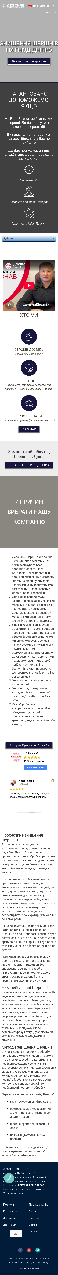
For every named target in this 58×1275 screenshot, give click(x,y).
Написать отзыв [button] (35, 767)
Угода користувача (14, 1193)
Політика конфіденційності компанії (23, 1189)
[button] (51, 12)
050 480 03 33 (44, 6)
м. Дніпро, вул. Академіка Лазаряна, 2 (24, 1177)
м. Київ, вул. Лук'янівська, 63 (19, 1173)
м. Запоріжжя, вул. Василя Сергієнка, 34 (26, 1181)
